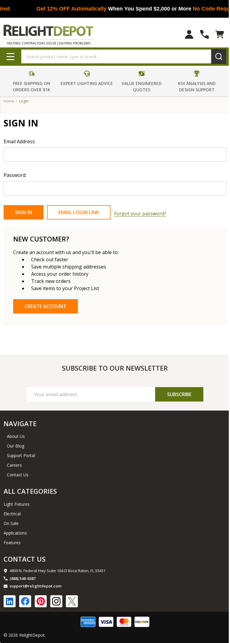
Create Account (45, 306)
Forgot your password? (140, 213)
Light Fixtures (17, 504)
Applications (15, 533)
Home (9, 101)
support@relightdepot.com (35, 586)
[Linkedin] (10, 601)
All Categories (30, 491)
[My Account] (189, 34)
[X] (72, 601)
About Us (16, 436)
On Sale (11, 523)
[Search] (218, 56)
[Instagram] (56, 601)
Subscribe (179, 394)
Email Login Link (78, 212)
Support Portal (21, 455)
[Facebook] (25, 601)
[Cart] (219, 34)
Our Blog (15, 446)
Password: (15, 175)
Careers (14, 465)
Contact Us (17, 475)
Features (12, 542)
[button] (32, 82)
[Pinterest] (41, 601)
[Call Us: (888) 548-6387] (204, 34)
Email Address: (20, 141)
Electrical (12, 514)
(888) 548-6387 (23, 578)
